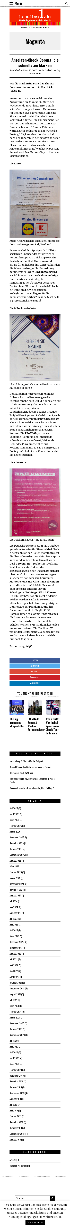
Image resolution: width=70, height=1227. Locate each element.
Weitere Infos (52, 1216)
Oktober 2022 (16, 947)
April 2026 (14, 814)
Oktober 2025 (16, 849)
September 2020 (17, 1035)
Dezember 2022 (17, 942)
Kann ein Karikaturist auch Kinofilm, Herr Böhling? (32, 788)
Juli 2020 (14, 1040)
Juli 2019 (13, 1104)
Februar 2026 (16, 825)
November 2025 (17, 843)
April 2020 (14, 1058)
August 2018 (15, 1139)
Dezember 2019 (17, 1075)
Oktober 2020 (16, 1029)
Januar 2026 (15, 831)
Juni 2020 (14, 1046)
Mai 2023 (14, 930)
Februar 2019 (15, 1116)
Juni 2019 (14, 1110)
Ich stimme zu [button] (35, 1222)
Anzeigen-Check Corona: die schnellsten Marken (35, 62)
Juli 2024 (14, 901)
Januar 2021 (15, 1017)
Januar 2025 (15, 878)
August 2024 (15, 895)
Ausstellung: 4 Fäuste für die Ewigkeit (26, 761)
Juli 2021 (13, 1000)
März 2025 (14, 866)
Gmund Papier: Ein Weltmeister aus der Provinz (30, 767)
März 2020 (14, 1064)
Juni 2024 (14, 907)
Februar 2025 (16, 872)
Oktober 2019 (16, 1087)
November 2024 (17, 889)
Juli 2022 (14, 959)
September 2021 (17, 988)
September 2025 (17, 854)
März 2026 (14, 820)
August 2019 (15, 1099)
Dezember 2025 (17, 837)
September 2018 (17, 1133)
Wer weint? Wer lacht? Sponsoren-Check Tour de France (52, 726)
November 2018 (16, 1122)
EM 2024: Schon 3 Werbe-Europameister (36, 724)
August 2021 (15, 994)
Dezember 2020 (17, 1023)
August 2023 (15, 913)
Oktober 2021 (16, 982)
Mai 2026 (14, 808)
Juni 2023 (14, 924)
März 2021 (14, 1006)
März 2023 (14, 936)
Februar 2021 (15, 1011)
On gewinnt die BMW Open (21, 773)
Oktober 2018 (16, 1128)
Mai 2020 (14, 1052)
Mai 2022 (14, 971)
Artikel (48, 70)
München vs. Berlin (18, 1165)
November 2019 (16, 1081)
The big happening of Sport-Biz (17, 722)
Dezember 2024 (17, 884)
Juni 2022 (14, 965)
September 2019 (17, 1093)
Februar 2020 (16, 1069)
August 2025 (15, 860)
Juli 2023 (14, 918)
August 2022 (15, 953)
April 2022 (14, 976)
